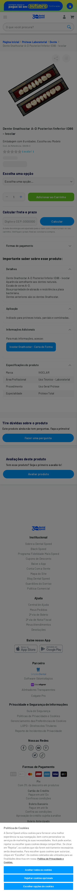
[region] (38, 857)
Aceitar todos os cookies (38, 869)
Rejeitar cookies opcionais (38, 878)
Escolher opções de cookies (38, 886)
